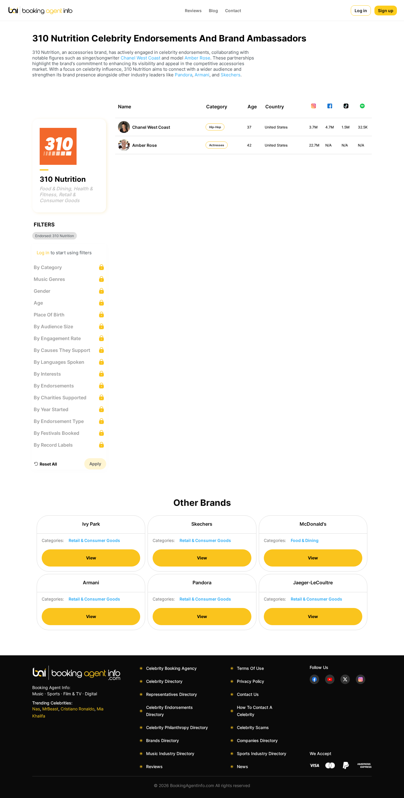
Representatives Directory (171, 694)
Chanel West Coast (140, 58)
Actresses (216, 145)
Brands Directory (162, 740)
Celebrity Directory (164, 681)
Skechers (230, 75)
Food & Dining (55, 189)
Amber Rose (197, 58)
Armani (202, 75)
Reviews (193, 10)
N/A (328, 145)
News (242, 766)
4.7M (329, 127)
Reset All (48, 463)
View (91, 557)
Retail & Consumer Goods (60, 197)
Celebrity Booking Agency (171, 668)
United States (276, 127)
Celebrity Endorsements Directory (169, 711)
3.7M (313, 127)
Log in (361, 10)
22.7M (314, 145)
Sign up (385, 10)
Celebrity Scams (253, 727)
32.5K (363, 127)
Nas (36, 708)
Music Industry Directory (170, 753)
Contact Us (248, 694)
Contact (233, 10)
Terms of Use (250, 668)
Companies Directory (257, 740)
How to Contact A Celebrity (254, 711)
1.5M (346, 127)
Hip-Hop (215, 127)
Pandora (183, 75)
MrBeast (50, 708)
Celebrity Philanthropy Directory (177, 727)
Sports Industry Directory (261, 753)
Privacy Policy (250, 681)
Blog (213, 10)
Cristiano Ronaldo (77, 708)
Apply (95, 463)
